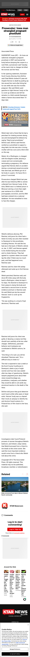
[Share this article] (16, 42)
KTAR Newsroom (16, 506)
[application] (15, 119)
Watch (19, 10)
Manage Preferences (15, 649)
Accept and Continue (15, 654)
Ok (28, 624)
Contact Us (15, 622)
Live (3, 10)
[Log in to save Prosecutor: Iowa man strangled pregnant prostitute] (19, 42)
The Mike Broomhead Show (11, 10)
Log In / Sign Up (15, 529)
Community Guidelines (19, 533)
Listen (25, 10)
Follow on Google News (16, 45)
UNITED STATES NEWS (15, 25)
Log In (22, 14)
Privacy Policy (7, 641)
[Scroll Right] (27, 474)
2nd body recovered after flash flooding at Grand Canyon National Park (14, 19)
